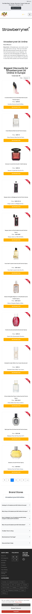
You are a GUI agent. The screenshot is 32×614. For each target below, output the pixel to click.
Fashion (18, 584)
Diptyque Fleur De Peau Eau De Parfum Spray (16, 429)
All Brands (3, 560)
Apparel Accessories (14, 582)
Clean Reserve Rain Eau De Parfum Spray (16, 131)
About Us (3, 555)
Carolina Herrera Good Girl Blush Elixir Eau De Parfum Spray (16, 98)
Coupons (3, 565)
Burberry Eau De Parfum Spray (16, 462)
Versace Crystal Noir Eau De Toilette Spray (16, 164)
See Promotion (16, 107)
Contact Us (4, 575)
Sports (22, 590)
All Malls (3, 562)
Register (29, 1)
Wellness (4, 593)
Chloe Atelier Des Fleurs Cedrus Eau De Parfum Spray (16, 397)
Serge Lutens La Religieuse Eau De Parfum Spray (16, 197)
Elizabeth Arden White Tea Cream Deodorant (16, 363)
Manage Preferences (16, 608)
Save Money (4, 569)
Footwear (25, 584)
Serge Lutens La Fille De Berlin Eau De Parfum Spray (16, 231)
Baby (22, 582)
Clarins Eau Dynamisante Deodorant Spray (16, 330)
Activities (4, 582)
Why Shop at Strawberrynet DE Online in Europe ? (15, 511)
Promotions (4, 567)
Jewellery (14, 587)
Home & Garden (6, 587)
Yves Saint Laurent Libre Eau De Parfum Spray (16, 263)
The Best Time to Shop (8, 531)
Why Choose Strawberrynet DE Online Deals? (13, 524)
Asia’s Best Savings (4, 572)
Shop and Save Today (7, 543)
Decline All (16, 604)
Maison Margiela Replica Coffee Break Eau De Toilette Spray (16, 297)
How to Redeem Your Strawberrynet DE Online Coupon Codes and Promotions (14, 518)
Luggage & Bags (23, 587)
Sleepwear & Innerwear (13, 590)
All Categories (4, 558)
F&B (13, 584)
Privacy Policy (18, 602)
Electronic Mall (5, 584)
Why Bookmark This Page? (9, 537)
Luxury (3, 590)
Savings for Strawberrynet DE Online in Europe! (14, 505)
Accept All (16, 611)
